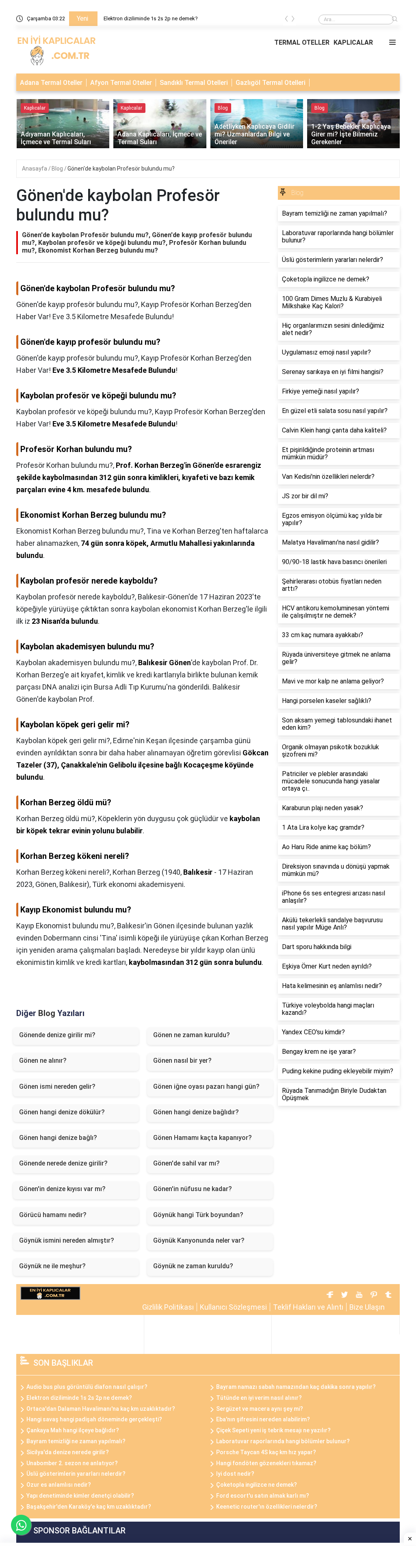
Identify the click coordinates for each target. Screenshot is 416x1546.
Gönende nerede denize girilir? (63, 1163)
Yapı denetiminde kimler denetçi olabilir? (80, 1495)
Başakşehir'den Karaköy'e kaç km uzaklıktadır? (88, 1506)
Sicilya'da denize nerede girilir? (67, 1452)
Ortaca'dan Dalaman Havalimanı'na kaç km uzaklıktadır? (100, 1408)
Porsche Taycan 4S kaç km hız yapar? (266, 1452)
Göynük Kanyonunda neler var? (199, 1240)
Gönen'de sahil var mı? (186, 1163)
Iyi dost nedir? (235, 1473)
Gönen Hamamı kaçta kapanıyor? (202, 1138)
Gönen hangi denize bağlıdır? (196, 1112)
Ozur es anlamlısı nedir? (58, 1484)
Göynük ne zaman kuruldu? (193, 1266)
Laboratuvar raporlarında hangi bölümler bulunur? (283, 1441)
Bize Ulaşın (367, 1307)
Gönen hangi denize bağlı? (58, 1138)
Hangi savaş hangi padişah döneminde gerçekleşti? (94, 1419)
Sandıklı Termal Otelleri (194, 82)
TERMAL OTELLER (301, 42)
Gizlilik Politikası (168, 1307)
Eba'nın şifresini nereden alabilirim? (263, 1419)
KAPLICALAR (353, 42)
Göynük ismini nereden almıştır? (66, 1240)
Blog (58, 168)
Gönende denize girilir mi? (57, 1035)
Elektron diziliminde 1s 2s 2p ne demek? (151, 18)
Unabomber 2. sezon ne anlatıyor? (72, 1463)
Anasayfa (35, 168)
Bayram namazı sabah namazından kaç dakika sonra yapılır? (296, 1387)
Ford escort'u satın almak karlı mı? (262, 1495)
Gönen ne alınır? (43, 1060)
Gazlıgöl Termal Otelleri (271, 82)
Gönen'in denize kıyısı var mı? (62, 1189)
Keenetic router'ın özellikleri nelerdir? (266, 1506)
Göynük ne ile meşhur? (52, 1266)
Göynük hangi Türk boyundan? (198, 1215)
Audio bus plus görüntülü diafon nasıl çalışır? (86, 1387)
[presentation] (286, 20)
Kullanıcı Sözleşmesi (233, 1307)
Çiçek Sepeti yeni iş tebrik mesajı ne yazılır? (273, 1430)
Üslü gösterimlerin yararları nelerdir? (76, 1473)
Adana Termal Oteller (51, 82)
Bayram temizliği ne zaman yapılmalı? (76, 1441)
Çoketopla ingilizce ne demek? (256, 1484)
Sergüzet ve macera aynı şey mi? (259, 1408)
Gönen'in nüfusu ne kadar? (192, 1189)
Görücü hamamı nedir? (53, 1215)
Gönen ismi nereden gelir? (57, 1086)
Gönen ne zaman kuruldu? (191, 1035)
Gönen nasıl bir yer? (182, 1060)
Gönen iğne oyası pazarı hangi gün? (206, 1086)
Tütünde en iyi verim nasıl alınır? (259, 1398)
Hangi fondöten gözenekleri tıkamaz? (266, 1463)
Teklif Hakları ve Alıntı (308, 1307)
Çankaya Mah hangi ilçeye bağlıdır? (72, 1430)
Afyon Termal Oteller (121, 82)
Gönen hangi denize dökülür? (62, 1112)
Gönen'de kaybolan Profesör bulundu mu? (121, 168)
